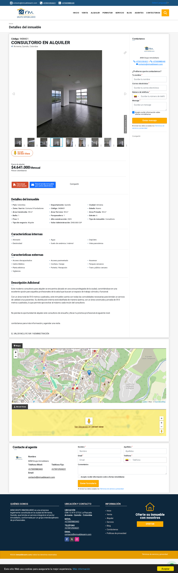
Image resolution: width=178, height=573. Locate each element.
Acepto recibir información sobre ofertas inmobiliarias (102, 477)
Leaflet (145, 402)
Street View (24, 153)
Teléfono (128, 456)
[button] (125, 52)
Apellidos (128, 447)
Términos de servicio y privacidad (112, 489)
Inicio (76, 13)
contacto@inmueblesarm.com (150, 64)
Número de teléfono (141, 92)
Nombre (82, 447)
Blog (129, 13)
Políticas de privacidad (116, 533)
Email (80, 456)
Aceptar (165, 568)
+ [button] (16, 352)
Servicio (119, 13)
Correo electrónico (140, 84)
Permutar (107, 13)
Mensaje (136, 101)
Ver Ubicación (81, 426)
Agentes (139, 13)
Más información (81, 568)
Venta (85, 13)
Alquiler (95, 13)
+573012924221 (49, 3)
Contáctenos (153, 13)
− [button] (16, 356)
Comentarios (83, 465)
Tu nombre (137, 75)
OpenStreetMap (160, 402)
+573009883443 (68, 3)
